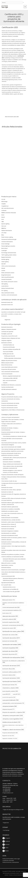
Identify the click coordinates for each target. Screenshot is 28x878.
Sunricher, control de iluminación (9, 295)
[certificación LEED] (14, 105)
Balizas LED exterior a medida (8, 563)
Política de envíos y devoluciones (11, 862)
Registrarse (7, 319)
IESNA (19, 77)
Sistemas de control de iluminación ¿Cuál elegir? (13, 570)
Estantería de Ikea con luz (9, 587)
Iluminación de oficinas (10, 651)
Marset (3, 217)
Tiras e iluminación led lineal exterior (10, 371)
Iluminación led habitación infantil (9, 535)
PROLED (3, 268)
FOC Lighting (4, 290)
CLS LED (3, 199)
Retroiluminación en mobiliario (8, 533)
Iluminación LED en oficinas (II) (8, 526)
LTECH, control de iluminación (8, 266)
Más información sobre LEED (12, 116)
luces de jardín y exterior (10, 691)
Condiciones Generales (8, 860)
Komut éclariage (5, 244)
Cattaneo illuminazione (7, 241)
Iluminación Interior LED (6, 302)
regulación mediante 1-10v (9, 738)
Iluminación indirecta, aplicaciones (9, 507)
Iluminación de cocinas (6, 487)
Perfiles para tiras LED (8, 354)
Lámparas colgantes (6, 340)
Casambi (5, 382)
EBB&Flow (3, 228)
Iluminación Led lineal (6, 342)
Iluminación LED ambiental (7, 528)
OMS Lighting (4, 284)
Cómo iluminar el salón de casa (9, 481)
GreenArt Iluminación (6, 279)
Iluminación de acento (9, 628)
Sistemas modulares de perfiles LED (11, 349)
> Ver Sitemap (6, 830)
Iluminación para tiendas (9, 684)
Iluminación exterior (17, 776)
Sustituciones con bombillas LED (10, 589)
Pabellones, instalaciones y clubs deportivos (12, 725)
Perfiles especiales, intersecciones (12, 358)
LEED (9, 54)
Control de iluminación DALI (11, 607)
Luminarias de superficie (7, 331)
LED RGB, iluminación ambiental (8, 389)
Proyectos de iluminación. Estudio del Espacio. (12, 474)
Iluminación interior (7, 776)
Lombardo (3, 210)
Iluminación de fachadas (9, 641)
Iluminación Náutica (6, 567)
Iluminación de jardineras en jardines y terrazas (12, 554)
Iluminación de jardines (10, 648)
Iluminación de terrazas (11, 665)
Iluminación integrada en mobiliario (9, 531)
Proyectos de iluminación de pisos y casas (11, 397)
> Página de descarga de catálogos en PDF (13, 809)
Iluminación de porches (9, 654)
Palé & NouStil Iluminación (7, 277)
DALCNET (3, 264)
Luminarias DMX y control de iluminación (13, 703)
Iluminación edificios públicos (11, 672)
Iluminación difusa (8, 669)
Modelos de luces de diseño (11, 722)
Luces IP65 (6, 694)
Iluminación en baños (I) (7, 492)
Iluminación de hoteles (12, 644)
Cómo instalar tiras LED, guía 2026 (11, 591)
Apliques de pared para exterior (9, 360)
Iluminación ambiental (9, 619)
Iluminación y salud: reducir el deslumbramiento (12, 522)
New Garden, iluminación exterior (9, 281)
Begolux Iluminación (6, 257)
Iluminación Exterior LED (7, 304)
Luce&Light (4, 250)
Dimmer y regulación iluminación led (11, 376)
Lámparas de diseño (10, 706)
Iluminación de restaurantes (13, 657)
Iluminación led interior (12, 681)
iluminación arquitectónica (10, 622)
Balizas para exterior (8, 600)
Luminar (3, 270)
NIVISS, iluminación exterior (7, 272)
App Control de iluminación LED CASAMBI (11, 447)
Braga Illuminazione (6, 275)
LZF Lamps (3, 232)
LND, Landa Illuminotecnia (7, 208)
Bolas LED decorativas (6, 365)
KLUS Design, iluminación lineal (8, 252)
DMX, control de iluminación (9, 380)
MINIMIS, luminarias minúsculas (8, 212)
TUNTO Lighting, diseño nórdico (8, 255)
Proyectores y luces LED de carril (9, 336)
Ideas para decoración (10, 616)
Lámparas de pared (8, 709)
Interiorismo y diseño (11, 688)
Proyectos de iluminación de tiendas (10, 403)
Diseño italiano (6, 613)
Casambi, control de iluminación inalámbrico (13, 603)
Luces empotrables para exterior (9, 367)
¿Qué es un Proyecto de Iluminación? (10, 417)
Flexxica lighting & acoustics (8, 246)
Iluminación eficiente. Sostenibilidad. (11, 462)
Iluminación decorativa (6, 327)
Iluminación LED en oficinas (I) (8, 524)
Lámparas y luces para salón (13, 715)
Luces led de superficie (8, 697)
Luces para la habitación (11, 700)
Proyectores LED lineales (9, 347)
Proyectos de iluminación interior (9, 405)
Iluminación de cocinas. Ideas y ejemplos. (11, 489)
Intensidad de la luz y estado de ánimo (10, 520)
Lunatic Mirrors (4, 286)
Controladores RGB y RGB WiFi (10, 378)
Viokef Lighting (5, 261)
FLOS (2, 219)
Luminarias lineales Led (8, 345)
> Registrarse (6, 822)
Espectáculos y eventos (7, 565)
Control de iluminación (6, 374)
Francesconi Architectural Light (8, 239)
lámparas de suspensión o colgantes (13, 712)
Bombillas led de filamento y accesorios (11, 385)
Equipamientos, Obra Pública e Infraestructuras (12, 410)
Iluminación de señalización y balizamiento (13, 661)
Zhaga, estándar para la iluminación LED (12, 464)
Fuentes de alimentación (7, 387)
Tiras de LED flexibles (8, 351)
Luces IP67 (16, 694)
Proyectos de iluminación (10, 733)
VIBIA (2, 221)
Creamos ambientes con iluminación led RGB (12, 556)
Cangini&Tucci (4, 206)
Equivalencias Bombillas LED (8, 582)
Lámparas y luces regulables (13, 719)
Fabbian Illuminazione (6, 230)
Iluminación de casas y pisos (13, 631)
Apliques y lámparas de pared (8, 329)
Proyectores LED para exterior (8, 369)
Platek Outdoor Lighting (7, 237)
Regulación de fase (8, 735)
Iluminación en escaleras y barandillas (10, 509)
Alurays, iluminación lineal (7, 288)
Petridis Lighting (5, 259)
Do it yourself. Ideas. (6, 585)
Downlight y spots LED (6, 333)
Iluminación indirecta (8, 675)
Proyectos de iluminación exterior (9, 407)
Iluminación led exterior (11, 678)
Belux (2, 235)
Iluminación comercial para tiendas (12, 625)
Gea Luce (3, 226)
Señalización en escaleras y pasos (9, 511)
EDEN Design (4, 201)
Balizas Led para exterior (7, 362)
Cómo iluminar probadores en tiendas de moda (14, 436)
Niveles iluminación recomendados (9, 517)
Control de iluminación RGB (8, 576)
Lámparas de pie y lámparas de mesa (10, 338)
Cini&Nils (3, 204)
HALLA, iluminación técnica (7, 293)
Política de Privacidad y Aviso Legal (11, 858)
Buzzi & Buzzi (4, 248)
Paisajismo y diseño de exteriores (13, 729)
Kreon (2, 215)
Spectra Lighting (5, 224)
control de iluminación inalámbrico (11, 610)
